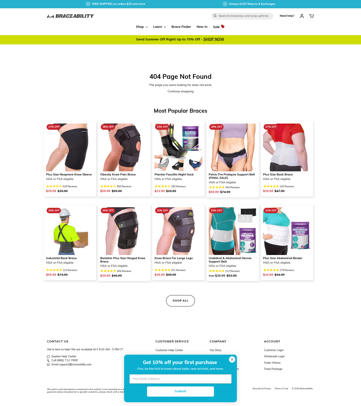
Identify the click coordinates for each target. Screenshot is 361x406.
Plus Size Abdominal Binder (282, 258)
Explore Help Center (64, 356)
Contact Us (57, 341)
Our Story (215, 350)
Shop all (180, 300)
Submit (180, 391)
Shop (140, 27)
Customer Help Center (169, 350)
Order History (272, 363)
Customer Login (274, 350)
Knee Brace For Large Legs (174, 258)
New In (202, 27)
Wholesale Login (274, 356)
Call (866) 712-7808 (65, 360)
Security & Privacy (262, 389)
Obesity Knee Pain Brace (118, 174)
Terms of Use (281, 389)
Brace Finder (181, 27)
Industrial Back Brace (61, 258)
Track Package (273, 369)
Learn (158, 27)
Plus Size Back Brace (278, 174)
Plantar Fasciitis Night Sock (174, 174)
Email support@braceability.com (72, 364)
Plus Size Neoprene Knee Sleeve (69, 174)
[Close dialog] (232, 359)
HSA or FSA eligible (60, 179)
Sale (217, 27)
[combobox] (242, 16)
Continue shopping (181, 91)
